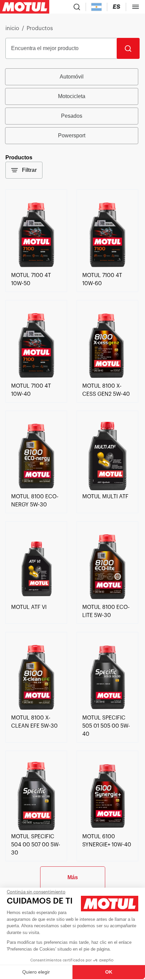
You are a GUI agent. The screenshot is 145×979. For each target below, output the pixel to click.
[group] (72, 106)
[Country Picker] (96, 7)
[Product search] (77, 6)
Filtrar (29, 170)
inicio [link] (12, 28)
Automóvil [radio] (72, 76)
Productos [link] (40, 28)
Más (72, 877)
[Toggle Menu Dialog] (136, 7)
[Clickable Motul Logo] (24, 7)
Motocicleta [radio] (71, 96)
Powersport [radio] (71, 135)
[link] (36, 267)
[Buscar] (128, 48)
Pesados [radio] (71, 116)
